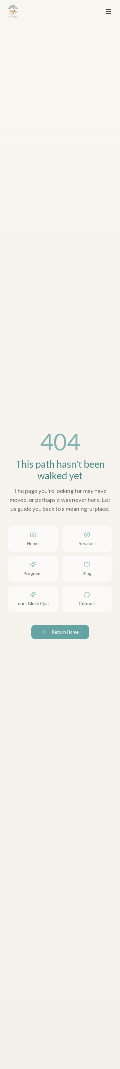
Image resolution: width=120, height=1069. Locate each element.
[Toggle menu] (108, 11)
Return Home (65, 632)
